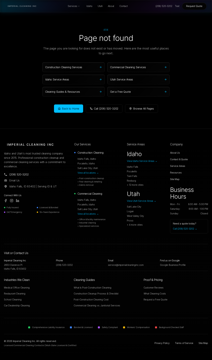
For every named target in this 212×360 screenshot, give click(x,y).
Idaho (89, 6)
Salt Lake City (134, 206)
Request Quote (194, 6)
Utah (100, 6)
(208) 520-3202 (64, 265)
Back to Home (70, 108)
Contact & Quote (179, 159)
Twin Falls (132, 176)
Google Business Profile (173, 265)
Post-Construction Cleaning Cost (91, 299)
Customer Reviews (153, 287)
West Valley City (135, 216)
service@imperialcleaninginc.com (126, 265)
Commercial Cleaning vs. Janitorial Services (97, 305)
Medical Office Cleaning (17, 287)
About (111, 6)
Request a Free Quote (155, 299)
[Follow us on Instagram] (11, 200)
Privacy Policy (162, 343)
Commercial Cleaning (90, 193)
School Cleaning (13, 299)
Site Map (175, 179)
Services (72, 6)
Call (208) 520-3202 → (185, 228)
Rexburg (131, 180)
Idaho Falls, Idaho (87, 158)
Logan (130, 211)
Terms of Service (184, 343)
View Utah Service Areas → (141, 200)
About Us (175, 152)
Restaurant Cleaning (14, 293)
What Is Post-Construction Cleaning (92, 287)
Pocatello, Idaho (86, 163)
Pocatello (132, 171)
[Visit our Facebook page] (5, 200)
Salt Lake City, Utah (88, 168)
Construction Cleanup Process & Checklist (96, 293)
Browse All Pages (143, 108)
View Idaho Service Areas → (142, 161)
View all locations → (88, 172)
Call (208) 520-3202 (106, 108)
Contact (123, 6)
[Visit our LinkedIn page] (17, 200)
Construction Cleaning (91, 152)
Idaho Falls (132, 166)
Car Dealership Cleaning (17, 305)
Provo (130, 220)
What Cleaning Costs (155, 293)
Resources (176, 172)
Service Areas (177, 166)
